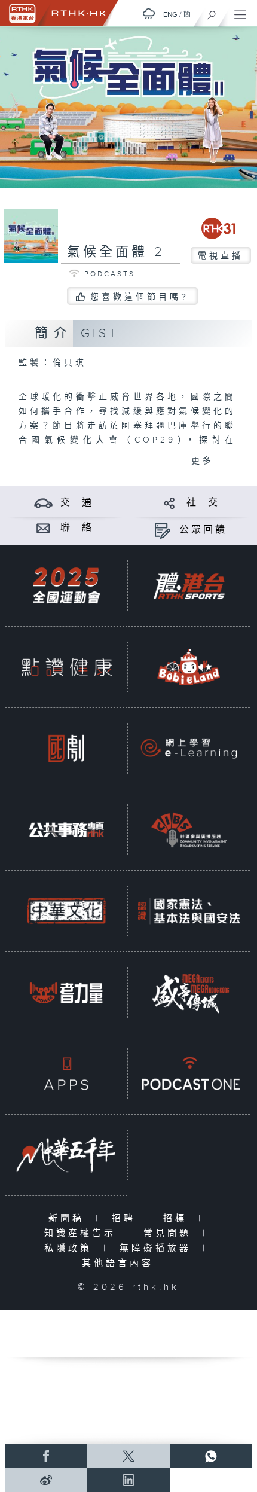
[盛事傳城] (189, 992)
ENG (170, 14)
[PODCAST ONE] (189, 1073)
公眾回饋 (203, 530)
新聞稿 (69, 1218)
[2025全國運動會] (66, 585)
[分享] (169, 503)
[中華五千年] (66, 1154)
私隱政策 (70, 1248)
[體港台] (189, 585)
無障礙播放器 (158, 1248)
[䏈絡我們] (43, 528)
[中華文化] (66, 910)
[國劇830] (66, 748)
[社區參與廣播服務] (189, 829)
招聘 (126, 1218)
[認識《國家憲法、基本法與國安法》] (189, 910)
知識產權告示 (82, 1233)
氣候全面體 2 (116, 252)
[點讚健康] (66, 666)
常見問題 (170, 1233)
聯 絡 (77, 527)
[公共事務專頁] (66, 829)
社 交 (203, 502)
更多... (209, 461)
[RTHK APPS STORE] (66, 1073)
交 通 (77, 502)
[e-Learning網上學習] (189, 748)
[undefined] (148, 13)
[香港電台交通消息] (43, 503)
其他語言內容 (120, 1263)
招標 (177, 1218)
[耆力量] (66, 992)
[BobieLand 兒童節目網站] (189, 666)
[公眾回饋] (162, 530)
